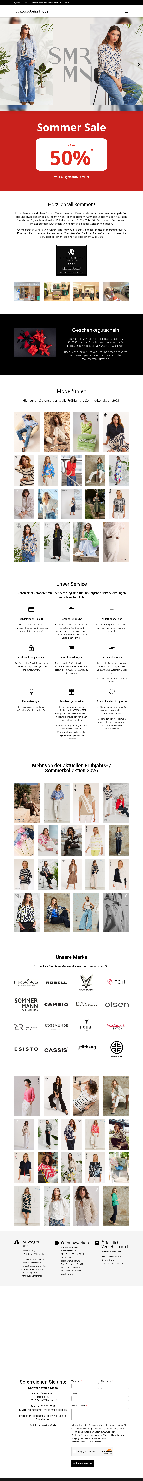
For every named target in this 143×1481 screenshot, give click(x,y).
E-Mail (74, 1393)
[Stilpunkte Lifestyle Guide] (71, 275)
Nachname (106, 1381)
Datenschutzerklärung (45, 1415)
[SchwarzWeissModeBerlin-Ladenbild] (116, 300)
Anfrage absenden (83, 1463)
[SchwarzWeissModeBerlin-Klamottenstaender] (57, 300)
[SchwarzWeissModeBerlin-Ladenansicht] (86, 300)
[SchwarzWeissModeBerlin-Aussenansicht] (27, 300)
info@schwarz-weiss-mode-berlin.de (47, 1409)
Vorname (76, 1381)
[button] (4, 64)
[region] (71, 64)
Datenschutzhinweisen (90, 1441)
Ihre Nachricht (78, 1405)
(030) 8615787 (79, 710)
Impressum (25, 1415)
